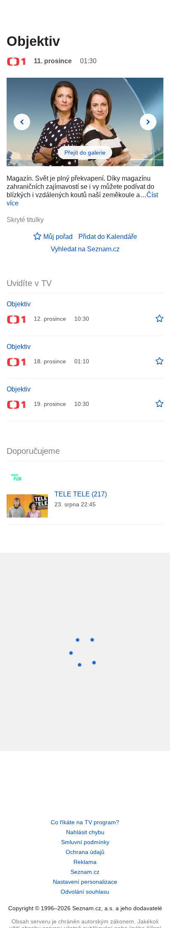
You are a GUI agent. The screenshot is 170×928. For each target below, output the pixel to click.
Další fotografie (148, 122)
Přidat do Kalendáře (107, 236)
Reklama (85, 862)
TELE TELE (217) (80, 494)
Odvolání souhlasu (85, 891)
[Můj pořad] (159, 319)
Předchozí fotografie (22, 122)
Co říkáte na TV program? (85, 822)
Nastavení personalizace (85, 881)
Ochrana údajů (85, 852)
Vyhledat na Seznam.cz (85, 249)
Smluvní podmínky (85, 842)
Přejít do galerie (85, 152)
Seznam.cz (85, 871)
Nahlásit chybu (85, 832)
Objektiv (19, 304)
